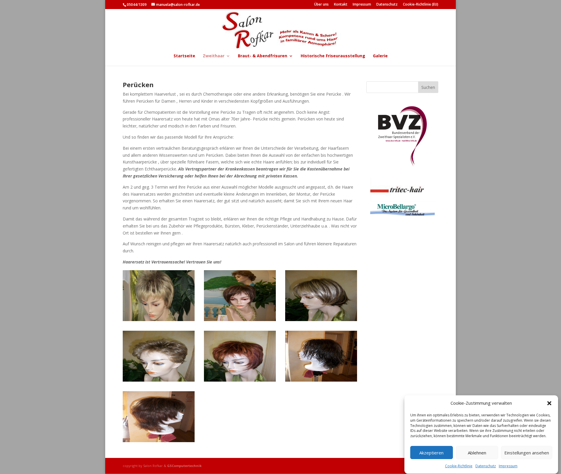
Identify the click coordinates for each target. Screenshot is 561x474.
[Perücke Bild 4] (159, 380)
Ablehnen (477, 453)
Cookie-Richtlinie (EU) (420, 5)
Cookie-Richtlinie (458, 465)
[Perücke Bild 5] (240, 380)
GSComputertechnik (184, 465)
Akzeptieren (431, 453)
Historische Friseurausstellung (333, 56)
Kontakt (340, 5)
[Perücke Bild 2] (240, 319)
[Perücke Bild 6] (321, 380)
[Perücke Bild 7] (159, 440)
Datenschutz (485, 465)
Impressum (508, 465)
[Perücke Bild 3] (321, 319)
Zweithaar (213, 56)
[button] (549, 403)
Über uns (321, 5)
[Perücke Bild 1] (159, 319)
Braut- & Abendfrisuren (262, 56)
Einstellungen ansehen (526, 453)
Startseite (184, 56)
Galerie (380, 56)
